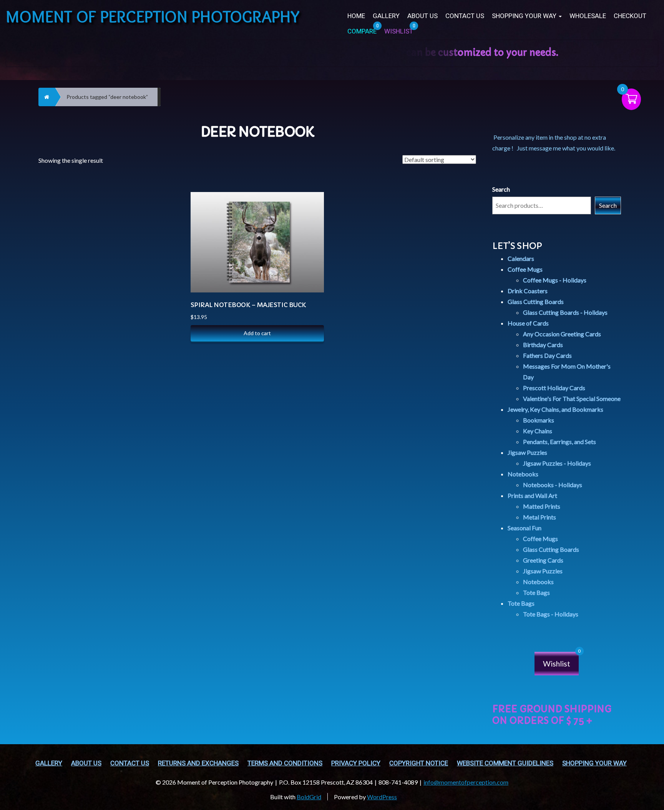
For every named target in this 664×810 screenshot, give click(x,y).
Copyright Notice (418, 763)
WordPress (382, 796)
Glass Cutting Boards (536, 301)
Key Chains (537, 430)
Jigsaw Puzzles (527, 452)
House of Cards (528, 323)
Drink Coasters (528, 290)
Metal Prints (539, 517)
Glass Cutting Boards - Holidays (565, 312)
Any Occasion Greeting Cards (562, 333)
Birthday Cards (543, 344)
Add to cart (257, 333)
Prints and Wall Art (532, 495)
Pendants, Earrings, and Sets (559, 441)
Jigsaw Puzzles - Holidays (557, 463)
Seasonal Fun (524, 527)
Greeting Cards (543, 560)
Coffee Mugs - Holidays (554, 280)
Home (356, 16)
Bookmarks (538, 420)
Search (501, 189)
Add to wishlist (310, 235)
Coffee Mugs (525, 269)
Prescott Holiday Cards (554, 387)
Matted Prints (541, 506)
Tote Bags (536, 592)
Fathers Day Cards (547, 355)
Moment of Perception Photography (153, 16)
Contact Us (464, 16)
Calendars (521, 258)
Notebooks (523, 474)
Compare (309, 197)
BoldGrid (309, 796)
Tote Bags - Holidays (550, 614)
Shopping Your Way (525, 16)
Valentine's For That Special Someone (572, 398)
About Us (422, 16)
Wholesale (587, 16)
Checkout (630, 16)
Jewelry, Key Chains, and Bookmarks (555, 409)
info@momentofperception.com (465, 782)
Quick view (310, 216)
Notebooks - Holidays (552, 484)
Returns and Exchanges (198, 763)
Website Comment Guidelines (505, 763)
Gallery (386, 16)
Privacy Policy (355, 763)
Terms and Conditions (284, 763)
